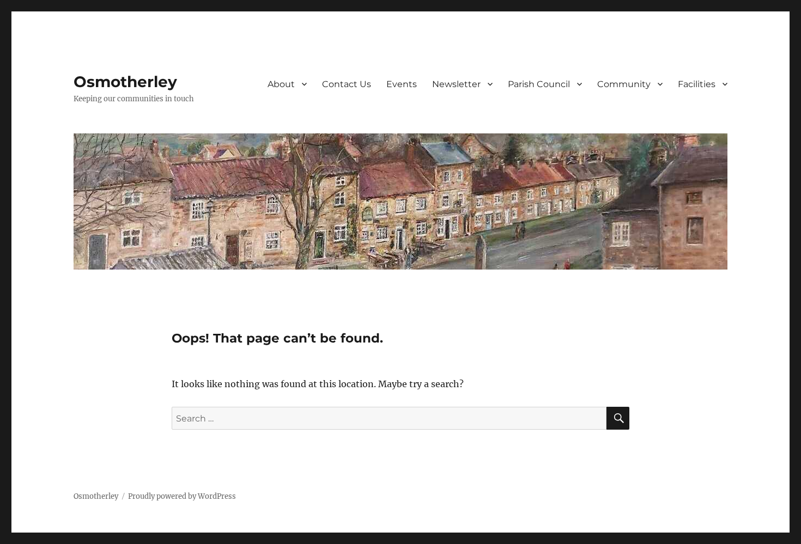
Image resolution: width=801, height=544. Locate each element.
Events (401, 84)
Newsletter (456, 84)
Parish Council (539, 84)
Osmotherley (125, 81)
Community (624, 84)
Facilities (696, 84)
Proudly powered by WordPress (182, 496)
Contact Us (346, 84)
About (281, 84)
